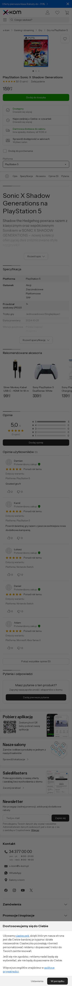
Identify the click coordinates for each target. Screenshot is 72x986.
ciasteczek (22, 935)
